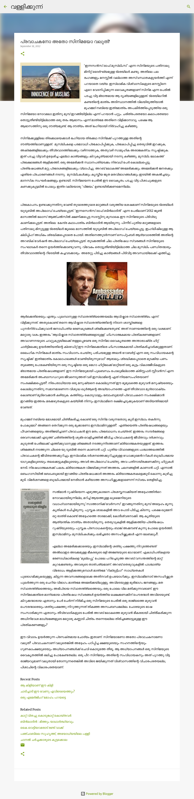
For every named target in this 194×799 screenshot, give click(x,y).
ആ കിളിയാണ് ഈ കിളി (36, 685)
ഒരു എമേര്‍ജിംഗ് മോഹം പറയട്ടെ (43, 697)
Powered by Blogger (99, 793)
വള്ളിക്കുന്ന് (27, 6)
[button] (22, 53)
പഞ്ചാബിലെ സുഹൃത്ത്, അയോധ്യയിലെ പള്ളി (55, 734)
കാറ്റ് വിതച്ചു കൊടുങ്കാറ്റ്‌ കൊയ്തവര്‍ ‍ (46, 715)
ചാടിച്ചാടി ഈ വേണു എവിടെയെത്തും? (47, 691)
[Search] (48, 6)
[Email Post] (22, 746)
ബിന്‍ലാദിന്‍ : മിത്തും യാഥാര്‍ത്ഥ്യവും (47, 721)
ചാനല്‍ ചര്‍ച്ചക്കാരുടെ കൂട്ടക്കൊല (43, 740)
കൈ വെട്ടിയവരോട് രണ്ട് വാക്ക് (41, 727)
